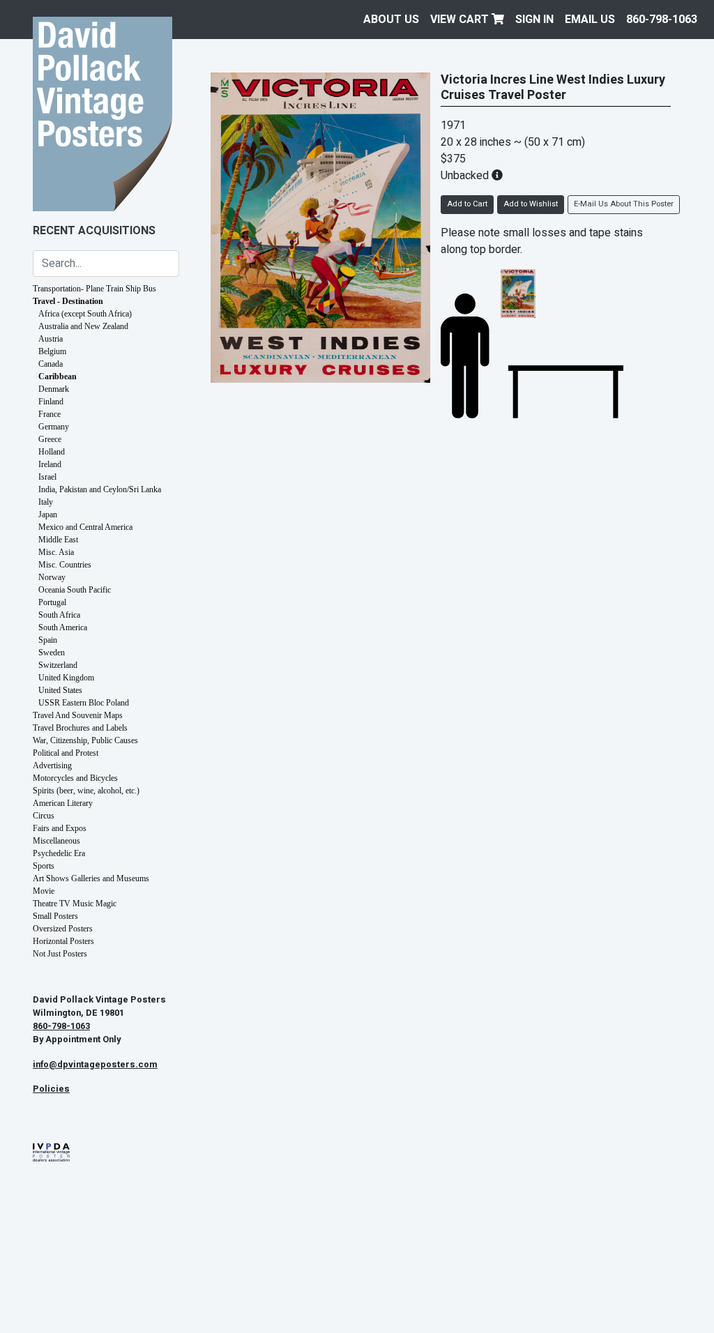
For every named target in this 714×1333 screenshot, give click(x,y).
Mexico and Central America (85, 527)
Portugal (52, 602)
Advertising (52, 765)
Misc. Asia (56, 552)
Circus (43, 816)
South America (62, 627)
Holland (51, 452)
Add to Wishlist (530, 204)
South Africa (59, 615)
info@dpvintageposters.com (95, 1064)
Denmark (53, 389)
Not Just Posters (60, 954)
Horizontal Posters (63, 941)
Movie (43, 891)
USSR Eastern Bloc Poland (83, 703)
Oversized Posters (63, 929)
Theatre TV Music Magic (74, 903)
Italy (45, 502)
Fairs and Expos (59, 828)
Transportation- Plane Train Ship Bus (94, 289)
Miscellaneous (56, 841)
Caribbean (57, 376)
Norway (52, 577)
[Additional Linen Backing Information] (497, 175)
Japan (47, 514)
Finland (50, 401)
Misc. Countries (64, 565)
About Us (391, 19)
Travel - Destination (68, 301)
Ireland (49, 464)
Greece (49, 439)
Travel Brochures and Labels (80, 728)
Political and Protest (65, 753)
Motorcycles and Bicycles (75, 778)
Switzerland (57, 665)
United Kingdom (66, 678)
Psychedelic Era (59, 853)
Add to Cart (467, 204)
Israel (47, 477)
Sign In (534, 19)
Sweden (51, 652)
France (49, 414)
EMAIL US (590, 19)
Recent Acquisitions (94, 230)
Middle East (58, 539)
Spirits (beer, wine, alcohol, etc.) (86, 790)
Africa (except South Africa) (85, 314)
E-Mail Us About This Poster (624, 204)
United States (60, 690)
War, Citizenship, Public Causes (85, 740)
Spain (47, 640)
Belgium (52, 351)
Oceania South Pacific (74, 590)
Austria (50, 339)
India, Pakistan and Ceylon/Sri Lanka (99, 489)
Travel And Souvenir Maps (78, 715)
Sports (43, 866)
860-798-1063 (661, 19)
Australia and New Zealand (83, 326)
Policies (51, 1089)
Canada (50, 364)
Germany (53, 427)
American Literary (63, 803)
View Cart (461, 19)
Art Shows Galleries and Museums (91, 878)
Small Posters (55, 916)
